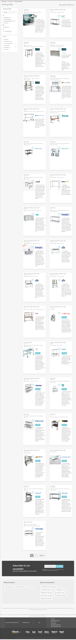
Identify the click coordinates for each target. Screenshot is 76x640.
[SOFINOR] (66, 421)
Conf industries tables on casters (47, 589)
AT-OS (6, 23)
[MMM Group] (40, 16)
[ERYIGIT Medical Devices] (66, 493)
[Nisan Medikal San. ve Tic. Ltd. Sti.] (40, 457)
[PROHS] (40, 421)
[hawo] (66, 313)
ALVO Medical (7, 19)
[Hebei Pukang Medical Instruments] (40, 529)
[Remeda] (66, 115)
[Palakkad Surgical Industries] (40, 313)
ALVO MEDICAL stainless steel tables (48, 586)
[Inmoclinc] (66, 181)
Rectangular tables (9, 586)
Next (42, 555)
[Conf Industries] (40, 181)
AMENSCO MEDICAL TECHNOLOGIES (10, 21)
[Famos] (40, 385)
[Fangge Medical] (66, 214)
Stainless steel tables (19, 586)
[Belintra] (66, 82)
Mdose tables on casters (60, 592)
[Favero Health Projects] (40, 115)
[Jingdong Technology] (66, 385)
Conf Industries (8, 31)
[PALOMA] (40, 493)
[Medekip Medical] (66, 247)
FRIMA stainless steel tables (46, 592)
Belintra (6, 27)
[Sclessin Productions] (40, 148)
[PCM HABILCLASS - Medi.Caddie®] (40, 349)
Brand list (53, 618)
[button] (9, 9)
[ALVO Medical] (66, 16)
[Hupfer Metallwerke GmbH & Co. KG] (66, 349)
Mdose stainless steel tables (46, 595)
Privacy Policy (53, 569)
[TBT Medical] (40, 214)
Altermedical (7, 17)
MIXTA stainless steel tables (60, 595)
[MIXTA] (40, 49)
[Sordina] (66, 457)
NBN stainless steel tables (46, 598)
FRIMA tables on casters (61, 589)
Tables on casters (29, 586)
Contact (64, 317)
